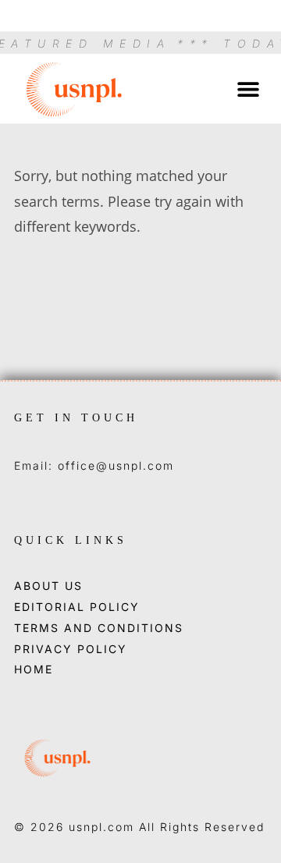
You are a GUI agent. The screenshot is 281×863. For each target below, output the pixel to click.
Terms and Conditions (98, 628)
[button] (247, 88)
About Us (48, 586)
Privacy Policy (70, 649)
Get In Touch (76, 418)
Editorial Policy (77, 607)
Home (33, 669)
